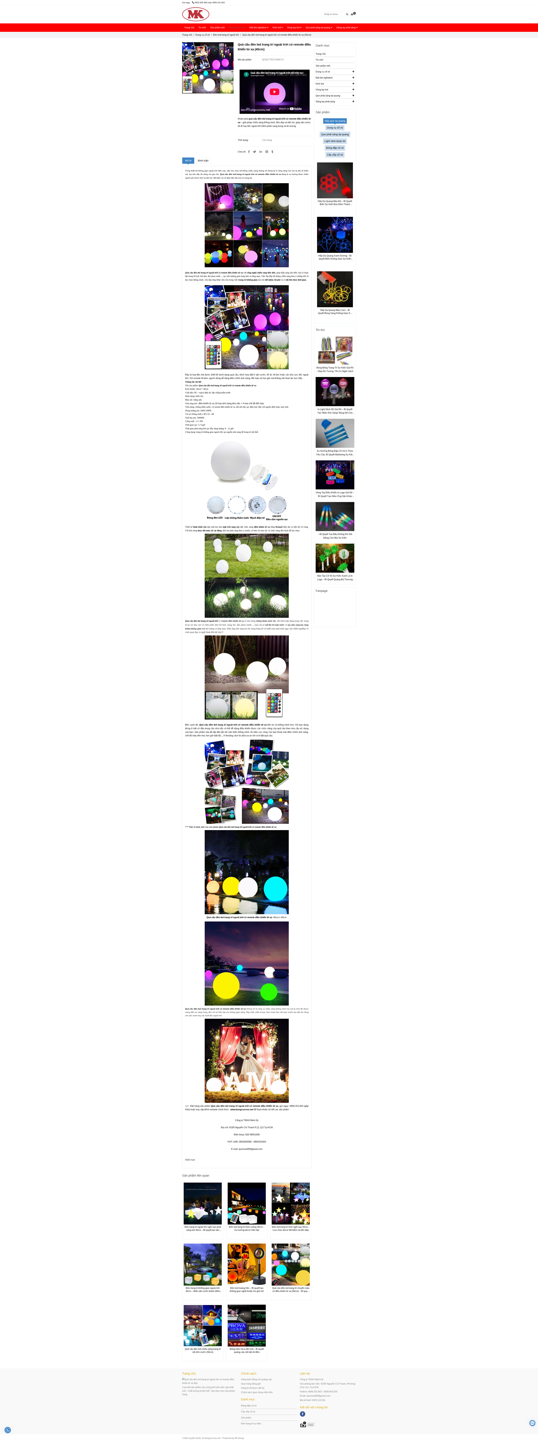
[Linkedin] (260, 151)
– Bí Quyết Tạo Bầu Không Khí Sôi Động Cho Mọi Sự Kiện (335, 536)
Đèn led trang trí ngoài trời (226, 35)
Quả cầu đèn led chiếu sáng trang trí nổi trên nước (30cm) (203, 1350)
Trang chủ (189, 27)
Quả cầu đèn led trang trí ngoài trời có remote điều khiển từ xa (233, 725)
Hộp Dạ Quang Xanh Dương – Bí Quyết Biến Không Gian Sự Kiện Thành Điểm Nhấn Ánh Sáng (335, 257)
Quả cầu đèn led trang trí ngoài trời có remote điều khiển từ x (244, 1106)
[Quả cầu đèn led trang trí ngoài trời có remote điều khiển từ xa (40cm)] (195, 14)
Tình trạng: (243, 140)
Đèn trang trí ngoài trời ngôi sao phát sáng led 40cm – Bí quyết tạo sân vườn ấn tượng (203, 1229)
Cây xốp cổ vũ (335, 154)
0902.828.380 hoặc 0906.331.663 (210, 2)
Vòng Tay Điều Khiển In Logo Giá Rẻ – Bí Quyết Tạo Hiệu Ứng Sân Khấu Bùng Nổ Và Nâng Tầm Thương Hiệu (335, 494)
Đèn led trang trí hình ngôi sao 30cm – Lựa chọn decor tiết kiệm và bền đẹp (291, 1228)
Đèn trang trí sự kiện (251, 1423)
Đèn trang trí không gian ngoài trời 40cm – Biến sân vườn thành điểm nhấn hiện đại (203, 1290)
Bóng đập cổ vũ (335, 147)
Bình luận (203, 160)
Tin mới (202, 27)
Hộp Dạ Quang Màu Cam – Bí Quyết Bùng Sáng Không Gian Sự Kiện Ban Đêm (335, 312)
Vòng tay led (293, 27)
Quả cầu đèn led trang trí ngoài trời (201, 621)
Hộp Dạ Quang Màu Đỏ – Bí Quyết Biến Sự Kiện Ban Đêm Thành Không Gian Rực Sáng (335, 203)
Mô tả (188, 160)
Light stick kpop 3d (334, 141)
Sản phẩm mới (217, 27)
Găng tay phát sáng (346, 27)
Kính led (277, 27)
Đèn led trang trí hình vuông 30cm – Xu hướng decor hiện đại (246, 1228)
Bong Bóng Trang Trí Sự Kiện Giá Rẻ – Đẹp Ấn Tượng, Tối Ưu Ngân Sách (334, 369)
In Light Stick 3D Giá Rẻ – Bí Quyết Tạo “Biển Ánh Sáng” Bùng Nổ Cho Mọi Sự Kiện (335, 411)
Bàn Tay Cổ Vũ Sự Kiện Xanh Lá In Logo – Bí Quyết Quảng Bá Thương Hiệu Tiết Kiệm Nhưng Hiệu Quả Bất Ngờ (335, 578)
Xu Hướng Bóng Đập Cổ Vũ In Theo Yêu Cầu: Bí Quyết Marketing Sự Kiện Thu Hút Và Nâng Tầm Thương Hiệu (335, 453)
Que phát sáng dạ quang (318, 27)
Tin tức (320, 330)
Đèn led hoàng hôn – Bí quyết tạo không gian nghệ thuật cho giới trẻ (247, 1289)
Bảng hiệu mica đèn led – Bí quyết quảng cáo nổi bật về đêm (247, 1350)
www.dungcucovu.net (241, 1109)
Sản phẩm (246, 1417)
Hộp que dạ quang (335, 121)
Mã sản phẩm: (245, 59)
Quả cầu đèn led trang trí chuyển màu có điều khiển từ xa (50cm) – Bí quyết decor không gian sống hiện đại (290, 1290)
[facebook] (302, 1414)
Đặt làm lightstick (258, 27)
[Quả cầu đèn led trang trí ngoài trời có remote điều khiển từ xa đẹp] (208, 68)
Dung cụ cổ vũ (236, 27)
